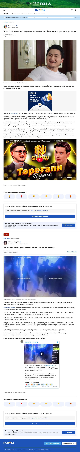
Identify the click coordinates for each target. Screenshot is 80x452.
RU (72, 10)
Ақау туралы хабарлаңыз (52, 443)
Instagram (69, 225)
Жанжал (30, 13)
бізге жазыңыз (22, 185)
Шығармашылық (16, 13)
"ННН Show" (14, 113)
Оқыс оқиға (37, 13)
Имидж (43, 13)
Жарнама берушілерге (69, 443)
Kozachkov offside (9, 307)
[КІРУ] (75, 9)
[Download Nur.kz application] (40, 4)
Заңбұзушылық (15, 238)
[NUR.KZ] (40, 10)
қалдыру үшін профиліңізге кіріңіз (39, 210)
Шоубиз (6, 13)
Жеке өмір (24, 13)
